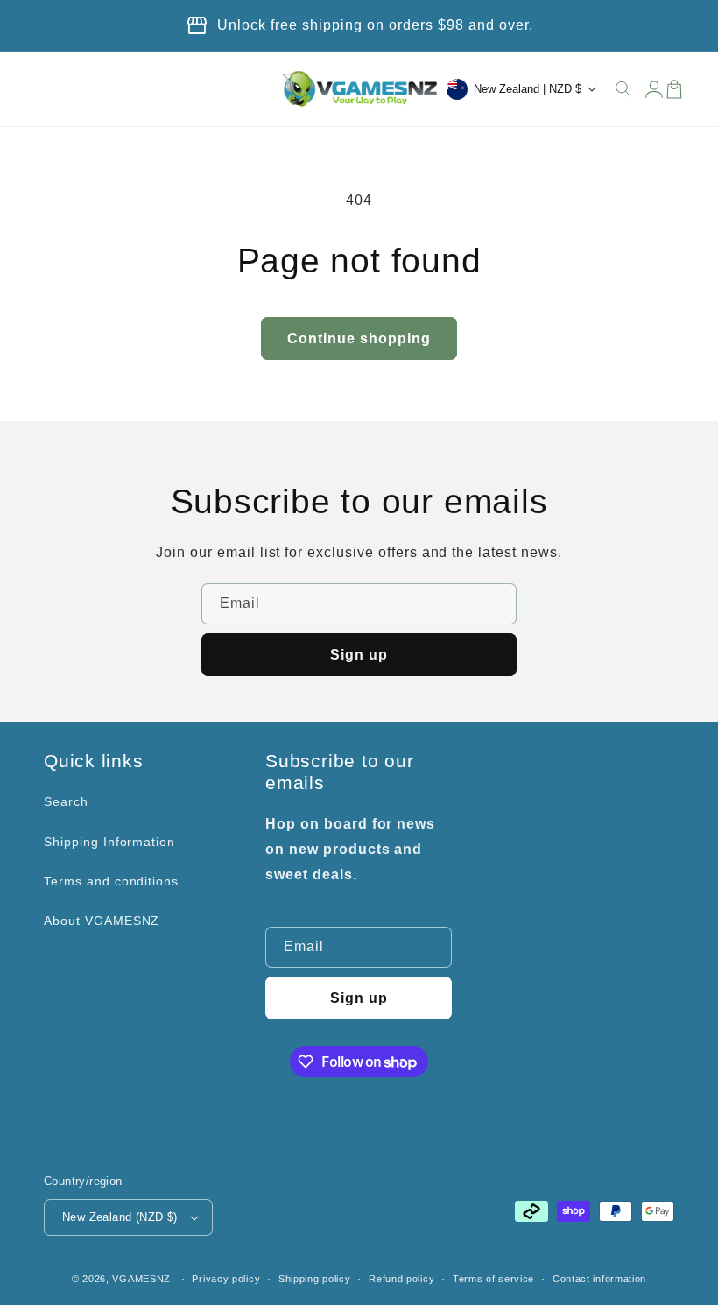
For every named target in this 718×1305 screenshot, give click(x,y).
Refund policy (401, 1278)
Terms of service (493, 1278)
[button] (624, 89)
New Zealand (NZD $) (120, 1217)
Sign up (359, 654)
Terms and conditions (111, 881)
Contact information (599, 1278)
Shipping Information (109, 842)
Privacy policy (226, 1278)
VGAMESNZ (141, 1278)
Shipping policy (314, 1278)
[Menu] (52, 89)
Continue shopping (359, 338)
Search (66, 801)
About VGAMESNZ (101, 921)
